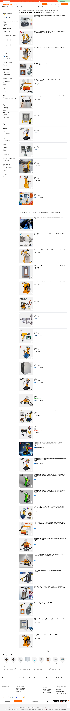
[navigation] (10, 331)
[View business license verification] (44, 709)
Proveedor (41, 20)
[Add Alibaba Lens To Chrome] (18, 701)
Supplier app (35, 701)
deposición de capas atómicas (55, 212)
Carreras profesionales (6, 686)
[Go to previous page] (45, 651)
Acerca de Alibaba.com (6, 677)
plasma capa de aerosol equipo (55, 669)
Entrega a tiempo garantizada (21, 684)
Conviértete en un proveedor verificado (61, 687)
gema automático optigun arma (10, 670)
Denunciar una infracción (47, 692)
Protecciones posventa (20, 686)
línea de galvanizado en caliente (44, 212)
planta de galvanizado (8, 672)
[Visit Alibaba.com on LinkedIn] (59, 693)
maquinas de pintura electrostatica (26, 672)
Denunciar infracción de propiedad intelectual (47, 690)
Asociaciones (58, 689)
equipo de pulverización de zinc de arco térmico (56, 668)
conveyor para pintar (38, 672)
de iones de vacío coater (32, 212)
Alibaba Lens (7, 701)
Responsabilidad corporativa (7, 684)
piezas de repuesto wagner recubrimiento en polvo (28, 214)
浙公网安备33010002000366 (53, 709)
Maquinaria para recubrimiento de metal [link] (51, 10)
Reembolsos (45, 687)
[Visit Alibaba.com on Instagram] (63, 693)
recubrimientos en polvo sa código (26, 668)
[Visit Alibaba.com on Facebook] (57, 693)
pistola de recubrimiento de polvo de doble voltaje (11, 668)
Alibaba (20, 10)
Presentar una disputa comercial (48, 685)
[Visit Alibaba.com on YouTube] (65, 693)
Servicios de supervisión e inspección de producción (20, 689)
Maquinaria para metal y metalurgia (37, 10)
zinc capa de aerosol (23, 212)
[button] (40, 4)
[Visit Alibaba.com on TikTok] (68, 693)
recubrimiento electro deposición (43, 214)
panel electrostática (38, 668)
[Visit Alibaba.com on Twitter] (61, 693)
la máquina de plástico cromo (10, 669)
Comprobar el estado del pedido (61, 684)
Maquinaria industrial (26, 10)
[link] (68, 700)
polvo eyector (21, 670)
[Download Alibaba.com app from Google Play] (64, 701)
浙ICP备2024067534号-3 (63, 709)
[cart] (55, 4)
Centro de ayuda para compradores (46, 680)
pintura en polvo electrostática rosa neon (56, 670)
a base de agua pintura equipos (25, 669)
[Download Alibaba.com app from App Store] (56, 701)
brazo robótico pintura (38, 669)
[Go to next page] (63, 651)
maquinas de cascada (38, 670)
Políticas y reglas (18, 691)
